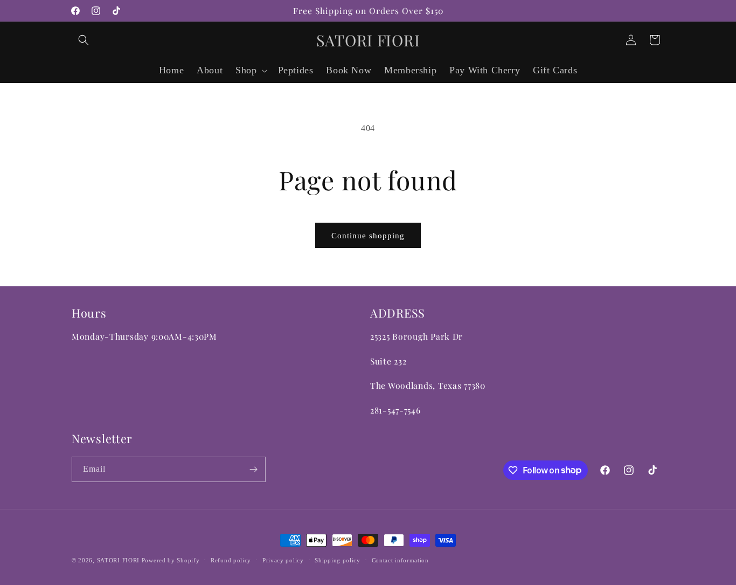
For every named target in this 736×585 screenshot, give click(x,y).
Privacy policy (283, 559)
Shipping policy (337, 559)
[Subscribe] (253, 469)
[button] (83, 40)
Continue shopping (368, 235)
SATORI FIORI (118, 560)
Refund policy (231, 559)
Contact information (400, 559)
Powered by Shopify (171, 560)
